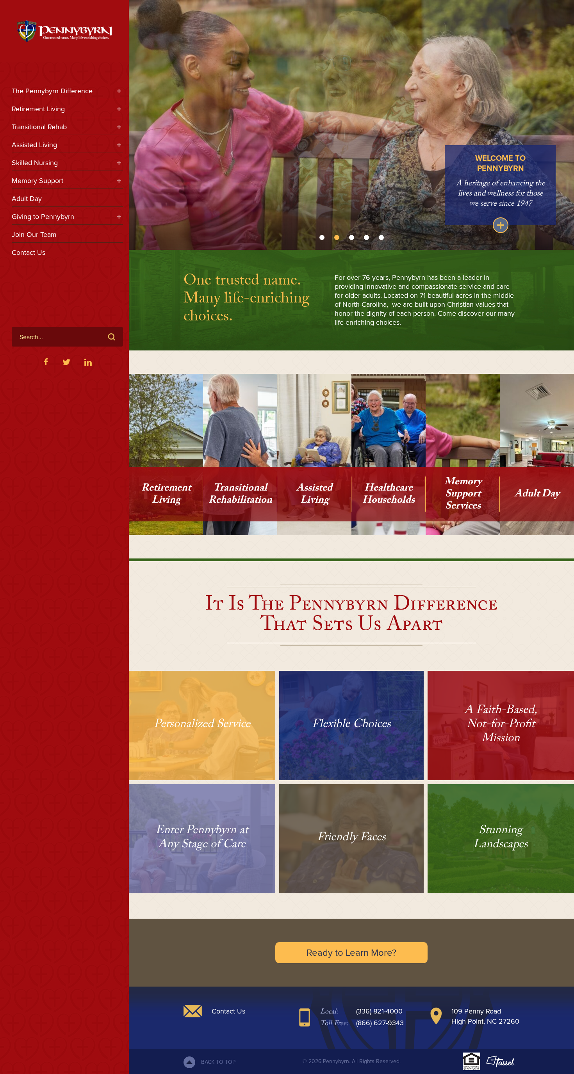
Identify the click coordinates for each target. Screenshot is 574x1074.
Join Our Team (34, 234)
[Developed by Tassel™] (500, 1061)
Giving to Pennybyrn (43, 217)
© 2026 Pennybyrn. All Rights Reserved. (352, 1061)
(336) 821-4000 (379, 1011)
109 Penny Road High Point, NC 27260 (485, 1016)
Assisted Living (34, 145)
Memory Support (37, 181)
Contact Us (28, 252)
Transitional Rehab (39, 127)
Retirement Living (38, 109)
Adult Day (27, 199)
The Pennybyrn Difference (52, 91)
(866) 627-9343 (380, 1023)
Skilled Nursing (35, 163)
